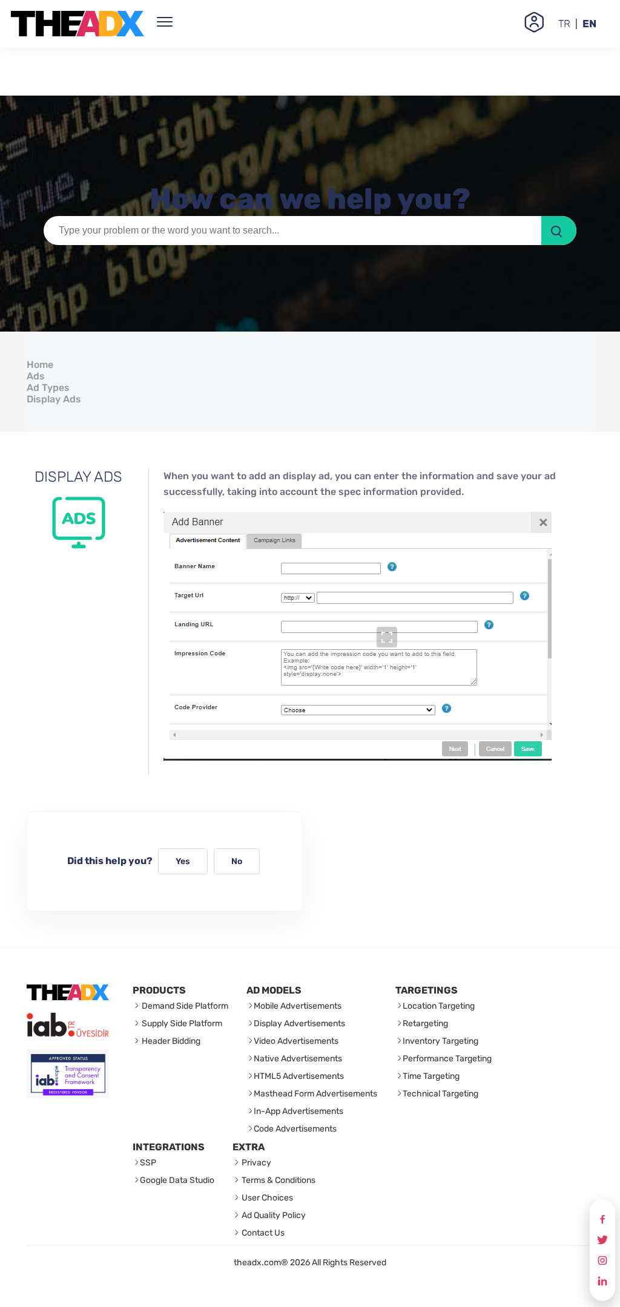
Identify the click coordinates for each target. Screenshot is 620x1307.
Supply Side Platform (181, 1023)
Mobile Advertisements (297, 1006)
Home (40, 364)
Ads (36, 376)
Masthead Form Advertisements (315, 1094)
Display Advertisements (299, 1023)
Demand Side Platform (184, 1006)
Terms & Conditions (277, 1180)
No (236, 861)
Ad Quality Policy (273, 1215)
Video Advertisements (296, 1041)
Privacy (255, 1163)
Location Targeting (439, 1006)
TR (564, 24)
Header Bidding (170, 1041)
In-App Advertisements (298, 1111)
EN (589, 24)
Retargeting (425, 1023)
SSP (148, 1163)
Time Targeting (431, 1076)
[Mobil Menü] (164, 23)
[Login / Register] (534, 23)
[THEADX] (68, 997)
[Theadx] (77, 23)
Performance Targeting (447, 1058)
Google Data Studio (177, 1180)
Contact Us (262, 1233)
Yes (183, 861)
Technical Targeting (440, 1094)
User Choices (266, 1198)
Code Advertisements (295, 1129)
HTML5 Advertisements (299, 1076)
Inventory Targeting (440, 1041)
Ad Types (48, 387)
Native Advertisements (298, 1058)
